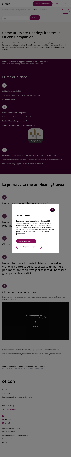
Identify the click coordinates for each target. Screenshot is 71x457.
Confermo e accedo (25, 241)
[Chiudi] (52, 210)
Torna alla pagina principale (27, 247)
